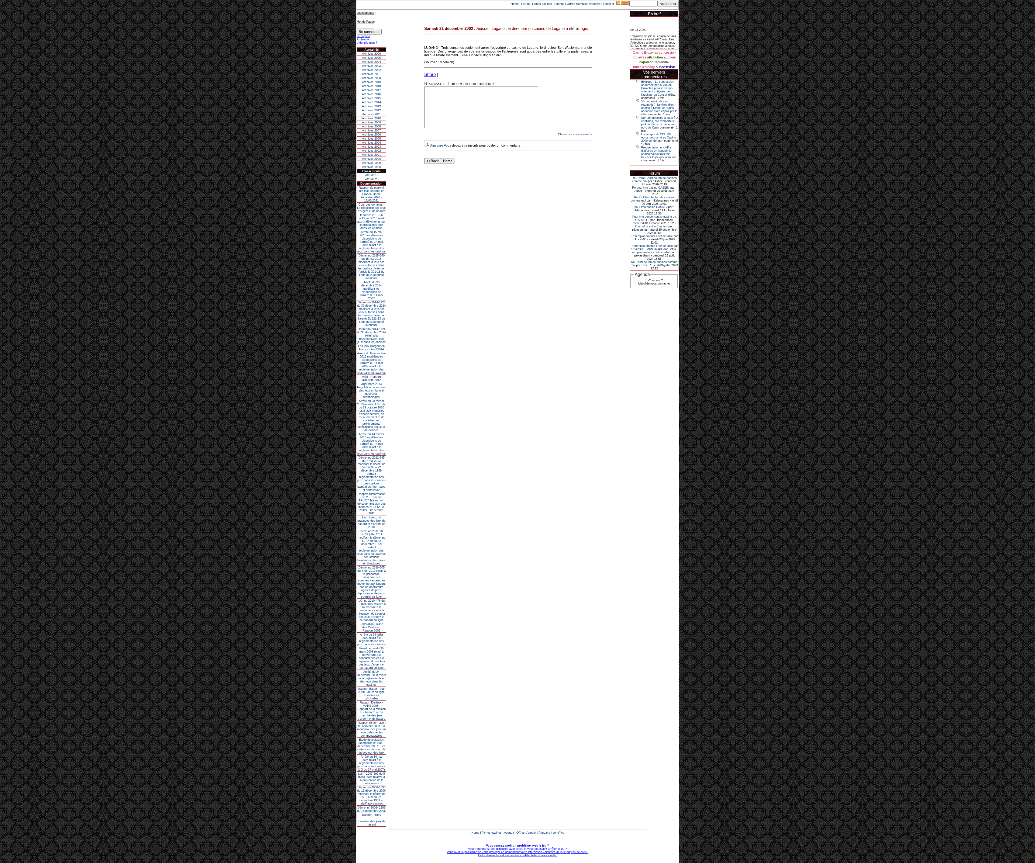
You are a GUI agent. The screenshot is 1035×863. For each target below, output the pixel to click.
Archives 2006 (371, 134)
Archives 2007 (371, 130)
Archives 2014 (371, 102)
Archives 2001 (371, 154)
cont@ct (608, 3)
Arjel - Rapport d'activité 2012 (371, 378)
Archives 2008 (371, 126)
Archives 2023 (371, 65)
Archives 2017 (371, 90)
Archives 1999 (371, 162)
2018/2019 (371, 175)
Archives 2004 (371, 142)
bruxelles (639, 57)
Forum (525, 3)
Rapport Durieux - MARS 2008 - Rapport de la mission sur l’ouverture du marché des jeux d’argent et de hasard (371, 710)
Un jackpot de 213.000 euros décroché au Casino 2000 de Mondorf (658, 137)
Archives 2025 (371, 57)
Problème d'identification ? (367, 41)
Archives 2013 (371, 106)
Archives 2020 (371, 77)
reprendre (661, 62)
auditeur (670, 57)
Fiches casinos (542, 3)
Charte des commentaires (575, 134)
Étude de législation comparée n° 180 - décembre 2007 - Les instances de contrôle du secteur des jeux (371, 746)
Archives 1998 (371, 166)
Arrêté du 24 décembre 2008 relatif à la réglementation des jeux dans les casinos (371, 678)
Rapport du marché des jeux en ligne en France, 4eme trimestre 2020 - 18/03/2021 (371, 194)
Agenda (559, 3)
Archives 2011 (371, 114)
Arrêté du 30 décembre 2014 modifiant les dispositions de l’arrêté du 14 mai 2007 (371, 290)
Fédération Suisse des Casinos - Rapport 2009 (371, 627)
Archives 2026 (371, 53)
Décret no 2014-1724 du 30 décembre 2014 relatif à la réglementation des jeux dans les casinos (371, 335)
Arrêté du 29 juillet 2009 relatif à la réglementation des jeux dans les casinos (371, 639)
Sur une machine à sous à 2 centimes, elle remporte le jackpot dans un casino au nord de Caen (659, 122)
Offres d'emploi (576, 3)
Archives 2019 (371, 82)
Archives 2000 (371, 158)
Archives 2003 (371, 146)
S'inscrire (436, 145)
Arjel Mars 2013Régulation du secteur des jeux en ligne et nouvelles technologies (371, 390)
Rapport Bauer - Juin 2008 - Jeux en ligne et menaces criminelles (371, 693)
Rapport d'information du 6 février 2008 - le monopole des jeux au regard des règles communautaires (371, 729)
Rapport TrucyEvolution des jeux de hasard (371, 819)
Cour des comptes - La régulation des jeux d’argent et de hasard (371, 208)
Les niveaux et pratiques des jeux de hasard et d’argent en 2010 (371, 522)
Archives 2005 (371, 138)
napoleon (646, 62)
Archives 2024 (371, 61)
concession (667, 52)
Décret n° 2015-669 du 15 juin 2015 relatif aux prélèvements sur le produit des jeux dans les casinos (371, 221)
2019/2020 (371, 179)
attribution (655, 57)
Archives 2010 (371, 118)
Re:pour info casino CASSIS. (651, 187)
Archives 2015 (371, 98)
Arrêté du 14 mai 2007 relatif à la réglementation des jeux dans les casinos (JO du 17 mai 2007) (371, 763)
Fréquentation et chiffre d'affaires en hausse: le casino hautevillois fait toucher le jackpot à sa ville (659, 152)
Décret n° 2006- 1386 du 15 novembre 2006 (371, 809)
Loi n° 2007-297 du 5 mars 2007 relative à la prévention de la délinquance (371, 778)
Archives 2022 (371, 69)
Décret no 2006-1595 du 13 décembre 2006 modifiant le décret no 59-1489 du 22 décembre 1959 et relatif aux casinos (371, 795)
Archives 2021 (371, 73)
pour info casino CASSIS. (650, 207)
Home (515, 3)
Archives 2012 (371, 110)
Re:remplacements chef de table (651, 236)
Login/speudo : (366, 12)
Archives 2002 (371, 150)
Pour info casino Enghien (651, 226)
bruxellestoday (644, 67)
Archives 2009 (371, 122)
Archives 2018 (371, 86)
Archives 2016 (371, 94)
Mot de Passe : (366, 21)
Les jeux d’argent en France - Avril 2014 (371, 347)
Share (430, 74)
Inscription (363, 36)
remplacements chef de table (651, 252)
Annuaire (595, 3)
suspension (665, 67)
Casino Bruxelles (645, 52)
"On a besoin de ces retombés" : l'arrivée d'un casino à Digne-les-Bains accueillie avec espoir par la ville (659, 108)
